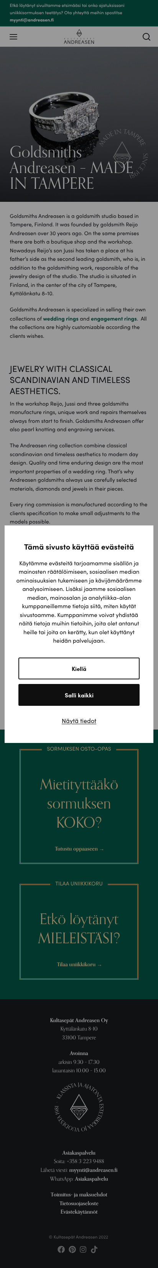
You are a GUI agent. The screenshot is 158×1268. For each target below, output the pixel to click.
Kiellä (79, 668)
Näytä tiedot (79, 721)
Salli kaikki (79, 695)
